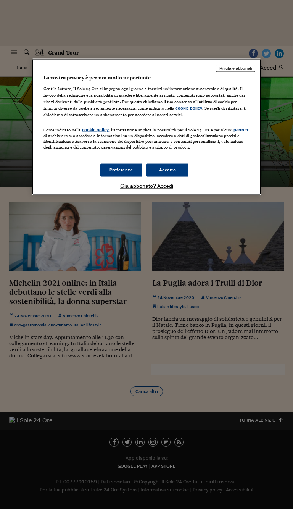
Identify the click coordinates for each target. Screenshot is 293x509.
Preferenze (121, 170)
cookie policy (188, 107)
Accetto (167, 170)
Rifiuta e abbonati (235, 68)
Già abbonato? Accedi (146, 186)
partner (240, 129)
